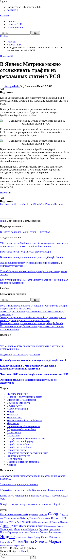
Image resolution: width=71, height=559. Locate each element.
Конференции (50, 526)
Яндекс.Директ (23, 542)
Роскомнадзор (56, 532)
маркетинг (19, 545)
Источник (5, 192)
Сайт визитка (14, 458)
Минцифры (20, 529)
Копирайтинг (14, 417)
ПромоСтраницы (9, 532)
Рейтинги (34, 532)
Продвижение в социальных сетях (26, 438)
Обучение (43, 529)
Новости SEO (14, 24)
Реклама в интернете (18, 455)
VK (11, 521)
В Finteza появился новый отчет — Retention (25, 232)
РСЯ (21, 532)
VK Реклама (22, 521)
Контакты (12, 10)
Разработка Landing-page (20, 441)
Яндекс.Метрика (6, 545)
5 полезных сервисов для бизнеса (19, 484)
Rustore (55, 518)
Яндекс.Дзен (6, 542)
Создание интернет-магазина (23, 461)
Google (55, 513)
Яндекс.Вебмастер (51, 537)
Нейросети (32, 529)
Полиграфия (14, 432)
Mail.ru (23, 518)
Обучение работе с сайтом (21, 429)
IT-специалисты (11, 518)
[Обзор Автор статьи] (6, 217)
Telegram (4, 522)
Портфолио (13, 435)
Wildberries (36, 522)
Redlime (4, 15)
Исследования (28, 525)
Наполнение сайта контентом (23, 426)
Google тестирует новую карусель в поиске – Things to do (32, 504)
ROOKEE (46, 518)
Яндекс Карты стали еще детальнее (20, 354)
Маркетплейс (6, 529)
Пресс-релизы (54, 529)
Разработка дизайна (18, 444)
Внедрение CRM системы (21, 399)
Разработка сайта (16, 450)
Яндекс (7, 536)
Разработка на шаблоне (20, 447)
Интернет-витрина (17, 408)
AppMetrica (33, 515)
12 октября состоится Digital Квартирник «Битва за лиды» (32, 490)
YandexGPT (47, 522)
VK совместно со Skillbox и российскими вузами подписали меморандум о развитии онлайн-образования (34, 244)
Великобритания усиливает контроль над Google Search (31, 323)
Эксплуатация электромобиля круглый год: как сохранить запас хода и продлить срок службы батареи (33, 319)
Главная (11, 21)
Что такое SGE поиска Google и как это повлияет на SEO (34, 374)
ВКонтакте (64, 522)
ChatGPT (43, 514)
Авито (56, 522)
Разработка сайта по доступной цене (27, 453)
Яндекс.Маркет (48, 541)
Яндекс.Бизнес (21, 537)
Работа (26, 532)
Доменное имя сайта (18, 402)
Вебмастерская (15, 27)
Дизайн (13, 525)
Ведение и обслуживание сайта (24, 396)
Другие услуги (15, 405)
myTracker (32, 518)
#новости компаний (14, 514)
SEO (63, 518)
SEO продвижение (17, 393)
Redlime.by (24, 551)
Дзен (4, 526)
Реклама (44, 532)
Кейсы (10, 411)
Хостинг (11, 464)
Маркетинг (13, 423)
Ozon (39, 518)
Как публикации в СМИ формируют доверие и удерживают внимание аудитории (28, 367)
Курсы (60, 526)
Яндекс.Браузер (33, 537)
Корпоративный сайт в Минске (24, 420)
